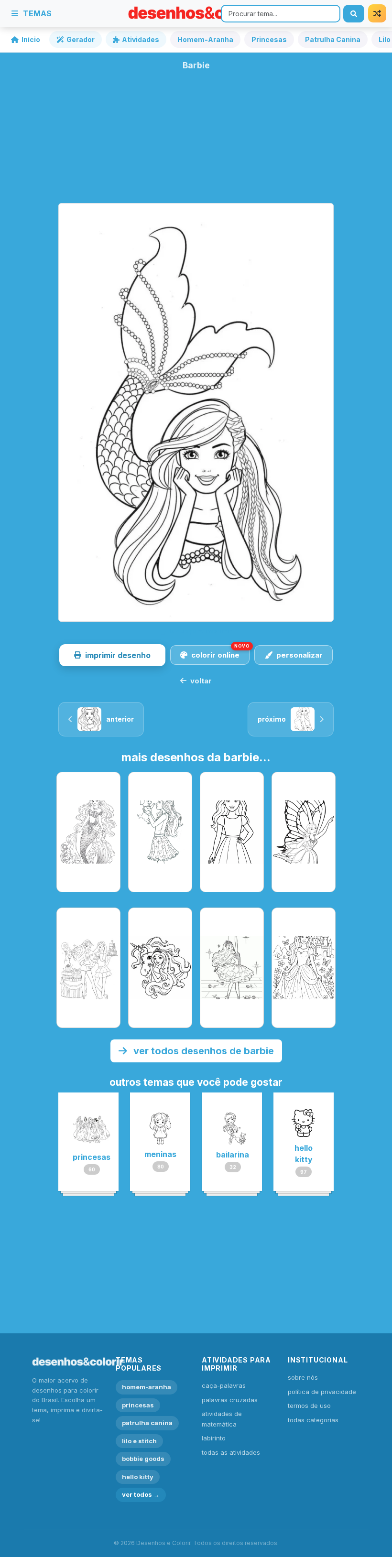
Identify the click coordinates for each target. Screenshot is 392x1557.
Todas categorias (313, 1420)
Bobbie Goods (143, 1458)
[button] (112, 655)
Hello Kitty (137, 1477)
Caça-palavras (224, 1385)
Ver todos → (141, 1494)
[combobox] (280, 13)
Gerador (80, 39)
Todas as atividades (231, 1452)
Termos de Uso (309, 1405)
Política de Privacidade (322, 1391)
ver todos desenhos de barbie (202, 1051)
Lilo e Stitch (139, 1441)
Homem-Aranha (205, 39)
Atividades (140, 39)
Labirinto (214, 1438)
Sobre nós (303, 1377)
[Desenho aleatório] (377, 13)
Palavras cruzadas (230, 1400)
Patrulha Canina (332, 39)
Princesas (269, 39)
